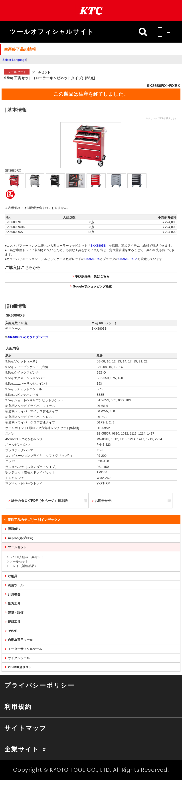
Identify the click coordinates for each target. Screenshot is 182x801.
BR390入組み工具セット (27, 557)
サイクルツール (19, 658)
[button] (162, 32)
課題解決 (14, 529)
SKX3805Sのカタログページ (28, 337)
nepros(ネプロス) (20, 538)
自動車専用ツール (20, 640)
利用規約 (18, 706)
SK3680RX (92, 259)
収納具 (12, 576)
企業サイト (21, 749)
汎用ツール (16, 585)
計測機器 (14, 594)
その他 (12, 630)
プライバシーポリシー (39, 685)
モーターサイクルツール (25, 649)
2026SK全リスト (20, 667)
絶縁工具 (14, 621)
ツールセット (17, 547)
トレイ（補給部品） (24, 566)
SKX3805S (98, 245)
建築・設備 (16, 612)
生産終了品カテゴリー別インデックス (32, 520)
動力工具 (14, 603)
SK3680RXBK (128, 259)
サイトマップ (25, 727)
